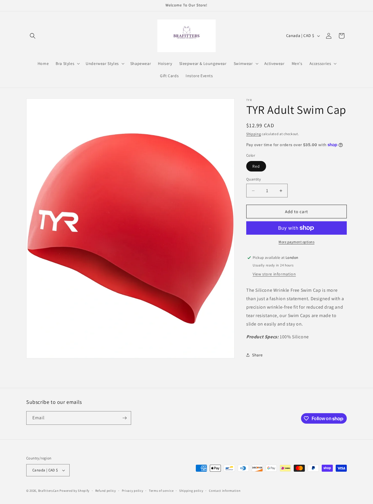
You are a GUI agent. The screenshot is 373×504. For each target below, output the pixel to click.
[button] (32, 35)
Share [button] (257, 355)
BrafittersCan (48, 491)
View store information (274, 274)
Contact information (224, 491)
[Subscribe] (124, 418)
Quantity (253, 179)
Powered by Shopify (74, 491)
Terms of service (161, 491)
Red (256, 166)
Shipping (253, 134)
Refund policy (105, 491)
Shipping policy (191, 491)
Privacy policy (132, 491)
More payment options (296, 242)
